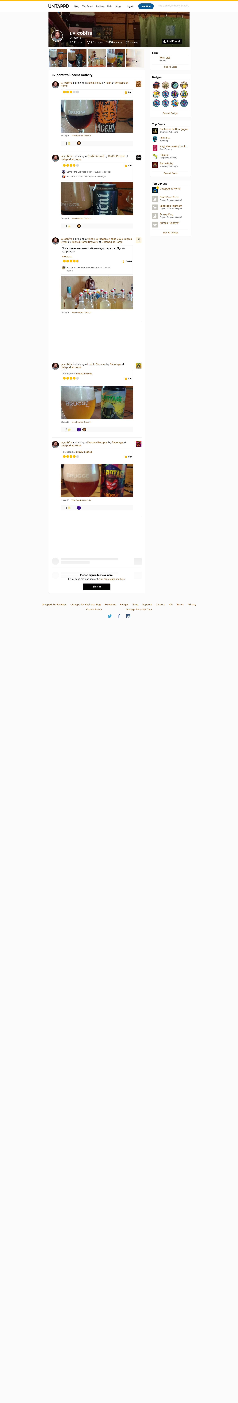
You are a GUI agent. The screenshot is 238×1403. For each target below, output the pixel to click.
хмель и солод (84, 373)
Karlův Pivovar (116, 156)
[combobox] (173, 5)
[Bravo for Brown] (156, 85)
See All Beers (170, 173)
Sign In (130, 6)
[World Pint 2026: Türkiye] (156, 103)
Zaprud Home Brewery (85, 241)
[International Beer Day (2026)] (175, 85)
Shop (118, 6)
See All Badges (170, 113)
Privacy (192, 604)
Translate (67, 257)
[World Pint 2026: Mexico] (175, 94)
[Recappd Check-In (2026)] (156, 94)
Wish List (164, 57)
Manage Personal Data (139, 609)
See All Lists (170, 66)
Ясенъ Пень (94, 82)
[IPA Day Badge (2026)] (165, 85)
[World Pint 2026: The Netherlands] (165, 103)
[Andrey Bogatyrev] (79, 143)
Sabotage (115, 364)
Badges (124, 604)
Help (109, 6)
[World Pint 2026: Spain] (165, 94)
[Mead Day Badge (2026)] (184, 85)
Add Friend (173, 41)
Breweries (110, 604)
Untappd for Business (54, 604)
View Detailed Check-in (81, 136)
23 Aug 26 (65, 136)
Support (147, 604)
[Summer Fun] (184, 94)
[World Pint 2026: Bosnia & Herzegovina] (184, 103)
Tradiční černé (95, 156)
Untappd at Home (71, 159)
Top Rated (87, 6)
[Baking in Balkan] (175, 103)
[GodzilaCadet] (79, 429)
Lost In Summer (96, 364)
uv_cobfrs (66, 82)
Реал (108, 82)
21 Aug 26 (65, 500)
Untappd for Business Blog (85, 604)
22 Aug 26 (65, 422)
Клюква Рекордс (97, 442)
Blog (76, 6)
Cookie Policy (94, 609)
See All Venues (170, 232)
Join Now (146, 6)
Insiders (100, 6)
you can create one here (112, 579)
